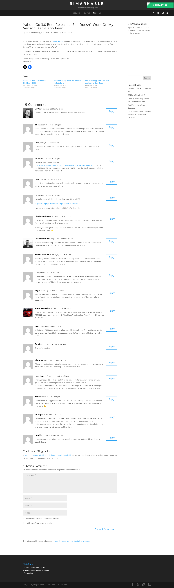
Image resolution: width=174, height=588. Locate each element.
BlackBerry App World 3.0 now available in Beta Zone (97, 81)
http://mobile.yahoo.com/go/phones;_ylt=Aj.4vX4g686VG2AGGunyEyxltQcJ (64, 165)
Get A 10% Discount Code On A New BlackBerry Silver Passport (139, 114)
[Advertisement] (151, 54)
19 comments (66, 32)
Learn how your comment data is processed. (72, 541)
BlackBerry (55, 32)
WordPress (62, 585)
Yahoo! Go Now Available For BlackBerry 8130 (34, 81)
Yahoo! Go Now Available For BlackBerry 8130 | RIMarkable (48, 455)
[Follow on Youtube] (167, 13)
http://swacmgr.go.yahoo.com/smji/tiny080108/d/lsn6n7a (57, 203)
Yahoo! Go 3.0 (57, 41)
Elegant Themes (39, 585)
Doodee (38, 344)
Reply (112, 111)
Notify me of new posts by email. (39, 523)
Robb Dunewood (32, 32)
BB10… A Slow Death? (136, 95)
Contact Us (160, 5)
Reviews (86, 13)
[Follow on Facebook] (153, 13)
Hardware (76, 13)
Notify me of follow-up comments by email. (43, 518)
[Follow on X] (158, 13)
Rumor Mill (97, 13)
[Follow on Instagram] (163, 13)
